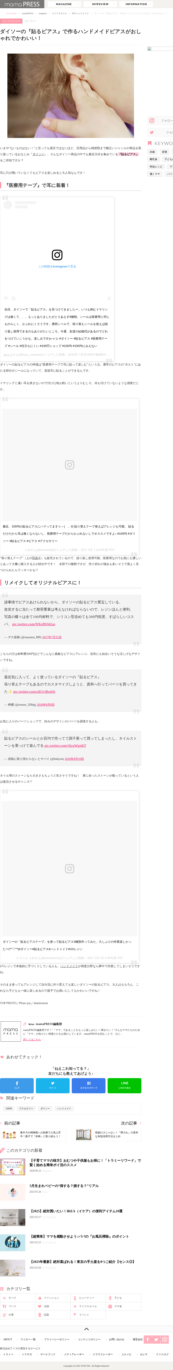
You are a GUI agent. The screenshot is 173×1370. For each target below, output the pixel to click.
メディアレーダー (74, 1354)
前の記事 (12, 1123)
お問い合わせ (116, 1339)
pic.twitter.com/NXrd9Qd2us (33, 624)
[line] (124, 1085)
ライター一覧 (28, 1339)
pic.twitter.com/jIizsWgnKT (65, 746)
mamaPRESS (28, 13)
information (136, 4)
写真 (35, 558)
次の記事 (129, 1123)
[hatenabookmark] (88, 1085)
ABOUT (7, 1339)
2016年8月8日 (46, 704)
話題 (46, 1314)
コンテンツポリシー (89, 1339)
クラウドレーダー (103, 1354)
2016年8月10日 (74, 759)
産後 (164, 151)
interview (100, 4)
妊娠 (152, 151)
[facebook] (17, 1085)
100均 (9, 1108)
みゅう (8, 354)
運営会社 (138, 1339)
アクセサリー (26, 1108)
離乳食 (153, 159)
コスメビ (126, 1354)
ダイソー (38, 154)
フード (12, 1306)
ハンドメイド (69, 966)
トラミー (8, 1354)
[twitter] (53, 1085)
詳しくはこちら (32, 1039)
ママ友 (118, 1306)
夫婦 (46, 1306)
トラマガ (27, 1354)
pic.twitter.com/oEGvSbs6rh (34, 692)
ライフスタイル (59, 13)
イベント (84, 1314)
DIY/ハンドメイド (80, 13)
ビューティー (86, 1297)
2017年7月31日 (52, 637)
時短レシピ (156, 166)
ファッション (51, 1297)
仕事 (11, 1314)
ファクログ (162, 1354)
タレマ (143, 1354)
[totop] (86, 1329)
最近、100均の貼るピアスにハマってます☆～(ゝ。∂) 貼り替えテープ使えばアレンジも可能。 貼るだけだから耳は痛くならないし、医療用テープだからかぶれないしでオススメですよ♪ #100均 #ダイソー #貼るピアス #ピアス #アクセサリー (69, 534)
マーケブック (47, 1354)
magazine (64, 4)
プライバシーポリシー (56, 1339)
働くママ (155, 174)
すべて (12, 1297)
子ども (118, 1297)
